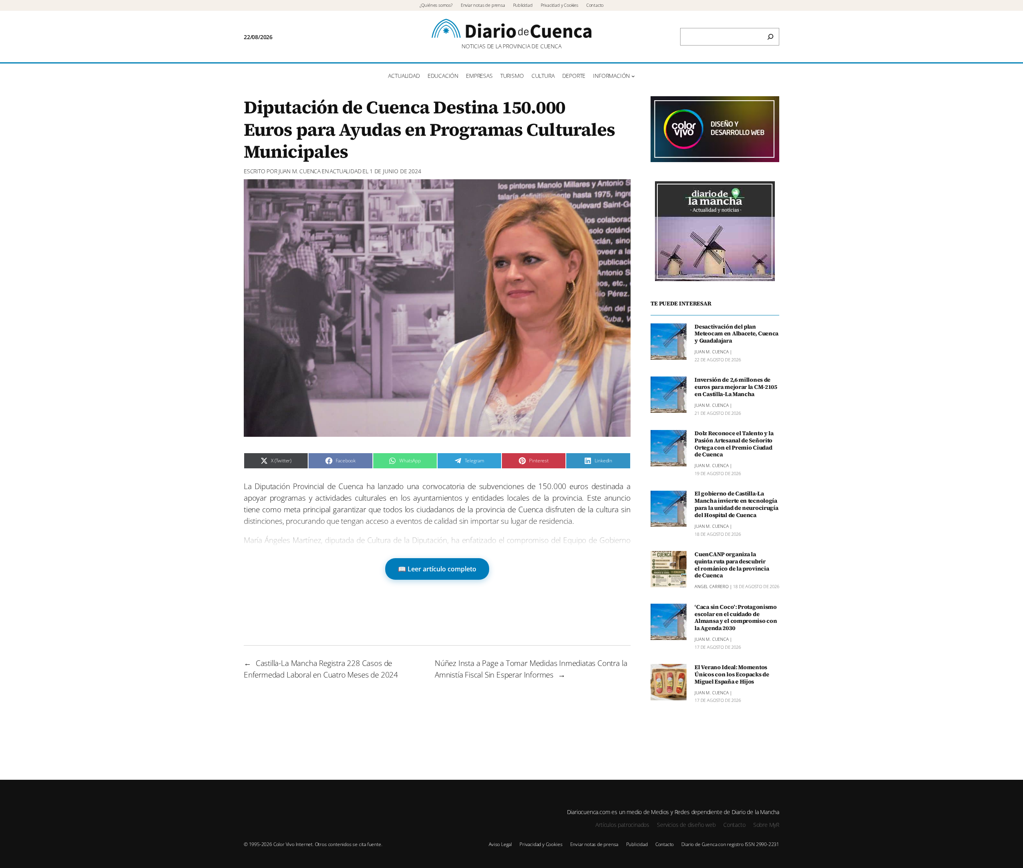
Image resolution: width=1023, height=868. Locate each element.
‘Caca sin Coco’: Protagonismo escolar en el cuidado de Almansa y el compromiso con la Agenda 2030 (736, 618)
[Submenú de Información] (633, 76)
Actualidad (345, 171)
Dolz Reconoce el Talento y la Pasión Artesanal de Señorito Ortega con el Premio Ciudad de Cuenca (734, 444)
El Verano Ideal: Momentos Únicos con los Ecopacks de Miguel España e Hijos (732, 675)
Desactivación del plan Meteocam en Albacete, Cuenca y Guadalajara (736, 334)
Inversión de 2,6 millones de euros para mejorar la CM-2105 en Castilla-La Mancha (736, 387)
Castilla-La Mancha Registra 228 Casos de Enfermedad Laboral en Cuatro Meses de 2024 (321, 669)
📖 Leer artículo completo (437, 569)
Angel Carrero (711, 587)
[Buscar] (770, 37)
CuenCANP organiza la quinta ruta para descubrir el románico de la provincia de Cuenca (732, 565)
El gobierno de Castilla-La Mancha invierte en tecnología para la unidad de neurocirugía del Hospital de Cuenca (736, 505)
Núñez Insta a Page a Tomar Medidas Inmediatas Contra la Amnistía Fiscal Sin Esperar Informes (531, 669)
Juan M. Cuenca (299, 171)
